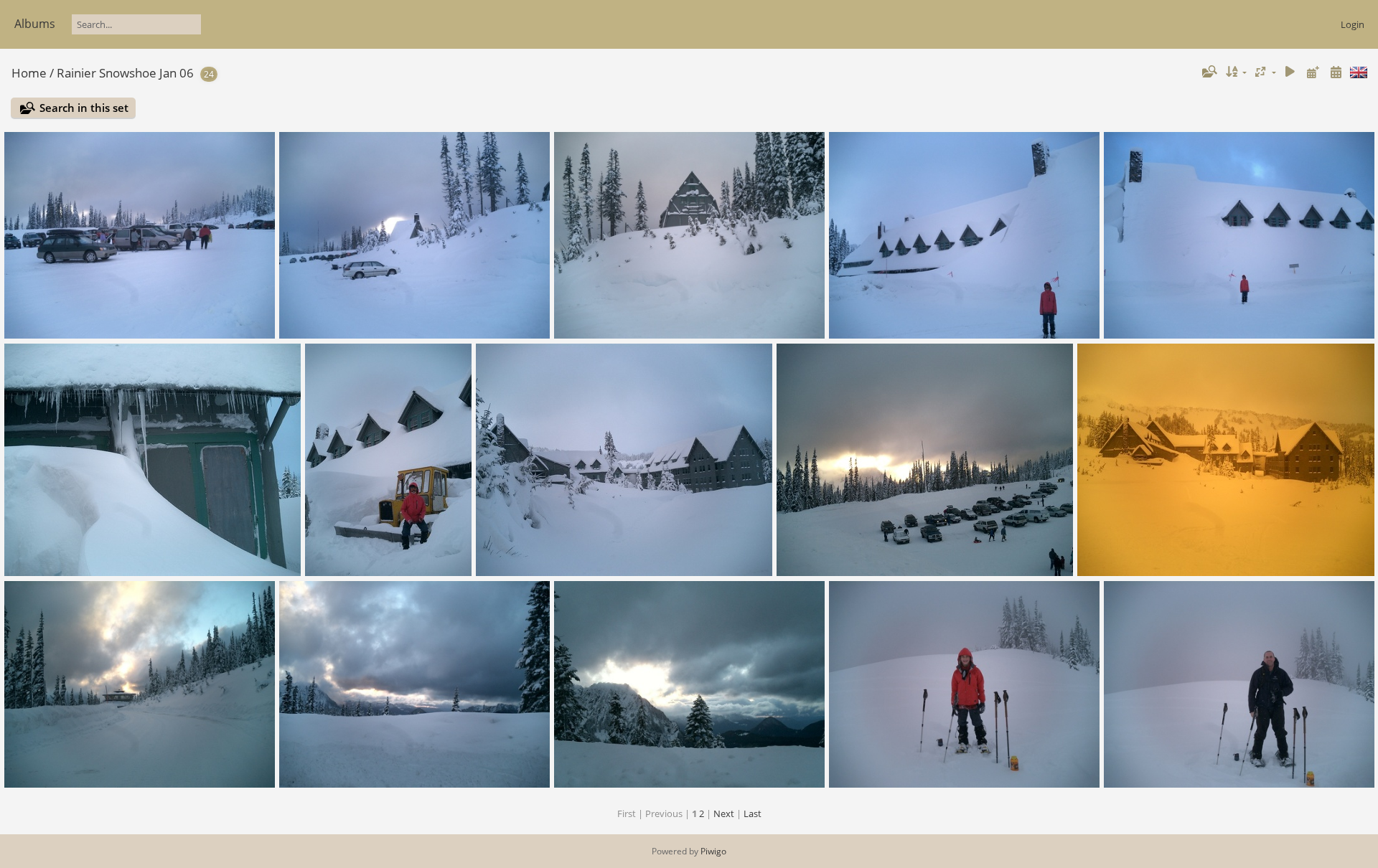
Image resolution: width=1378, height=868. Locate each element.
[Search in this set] (1208, 71)
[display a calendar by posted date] (1312, 72)
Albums (34, 24)
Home (29, 73)
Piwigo (713, 851)
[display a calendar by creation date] (1335, 72)
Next (723, 813)
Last (752, 813)
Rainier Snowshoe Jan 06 (125, 73)
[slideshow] (1290, 72)
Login (1352, 24)
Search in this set (83, 107)
